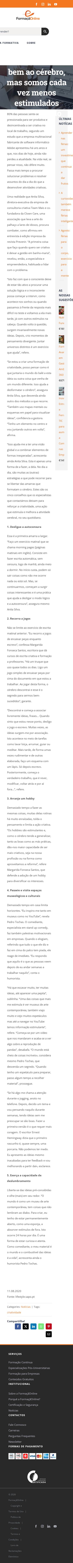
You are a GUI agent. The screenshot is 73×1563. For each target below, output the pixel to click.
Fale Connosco (17, 1424)
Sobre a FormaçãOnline (23, 1393)
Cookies (14, 1528)
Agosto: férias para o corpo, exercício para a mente (66, 253)
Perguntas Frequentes (22, 1436)
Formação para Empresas (24, 1373)
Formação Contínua (20, 1362)
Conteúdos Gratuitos (21, 1379)
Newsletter (15, 1441)
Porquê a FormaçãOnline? (24, 1399)
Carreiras (14, 1430)
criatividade (14, 1312)
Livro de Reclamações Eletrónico (15, 1551)
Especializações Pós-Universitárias (29, 1368)
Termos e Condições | (15, 1539)
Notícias (26, 1306)
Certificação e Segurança (23, 1405)
